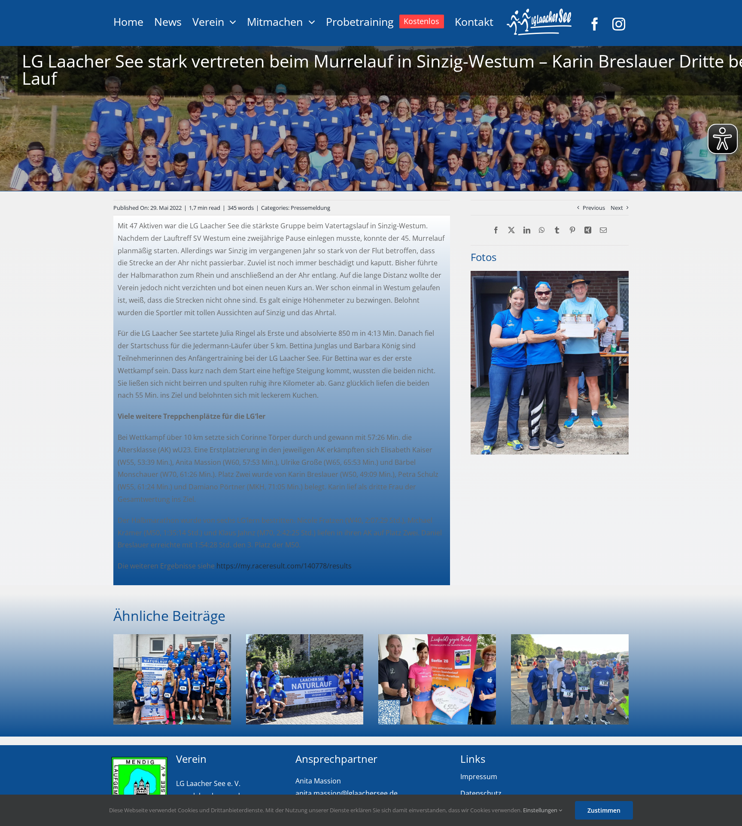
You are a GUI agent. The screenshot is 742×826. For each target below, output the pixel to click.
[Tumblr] (557, 230)
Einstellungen (541, 810)
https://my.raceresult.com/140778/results (284, 566)
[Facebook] (496, 230)
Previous (594, 208)
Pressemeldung (310, 208)
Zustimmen (603, 810)
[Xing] (588, 230)
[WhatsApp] (542, 230)
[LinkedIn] (527, 230)
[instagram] (619, 24)
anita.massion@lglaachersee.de (346, 793)
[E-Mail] (603, 230)
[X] (511, 230)
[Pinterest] (572, 230)
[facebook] (595, 24)
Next (617, 208)
